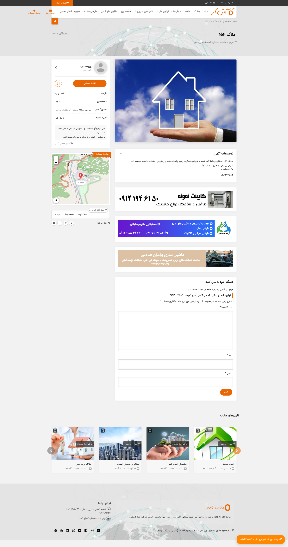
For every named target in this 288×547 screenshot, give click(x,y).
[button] (175, 154)
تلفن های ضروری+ (144, 11)
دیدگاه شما (226, 307)
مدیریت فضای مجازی (70, 11)
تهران (231, 42)
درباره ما (177, 11)
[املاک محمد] (215, 444)
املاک (218, 21)
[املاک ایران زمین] (73, 444)
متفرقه (205, 468)
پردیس (223, 444)
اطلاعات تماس (90, 83)
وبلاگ (197, 11)
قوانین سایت (163, 11)
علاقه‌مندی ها (208, 2)
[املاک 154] (81, 175)
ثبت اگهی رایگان (34, 13)
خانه (206, 11)
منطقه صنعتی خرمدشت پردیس (210, 42)
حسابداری (126, 11)
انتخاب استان (61, 3)
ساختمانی (227, 21)
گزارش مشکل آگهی (63, 143)
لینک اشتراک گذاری (97, 210)
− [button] (56, 162)
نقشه (187, 11)
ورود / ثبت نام (226, 2)
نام (229, 355)
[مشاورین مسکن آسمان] (120, 444)
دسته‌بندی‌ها (50, 13)
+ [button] (56, 158)
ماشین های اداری (109, 11)
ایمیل (228, 373)
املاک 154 (227, 34)
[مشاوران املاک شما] (167, 444)
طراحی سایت (90, 11)
